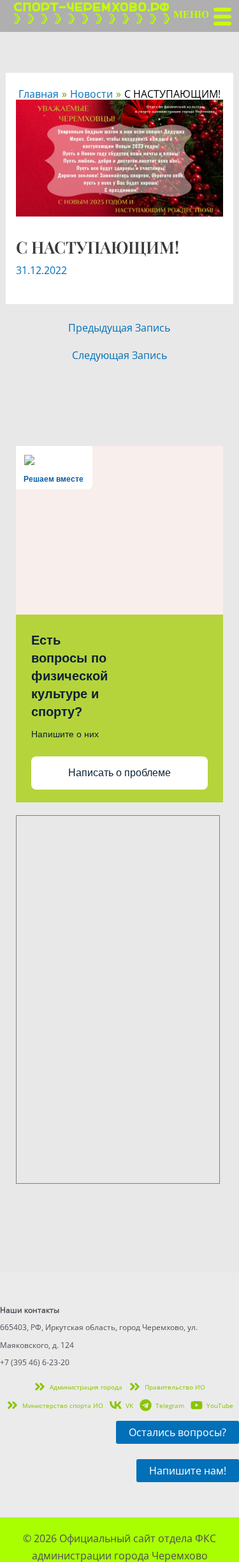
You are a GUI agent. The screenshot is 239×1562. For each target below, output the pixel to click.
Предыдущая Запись (119, 328)
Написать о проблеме (119, 772)
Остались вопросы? (177, 1432)
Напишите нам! (187, 1471)
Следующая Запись (119, 355)
